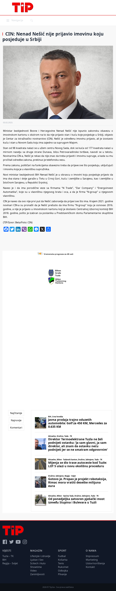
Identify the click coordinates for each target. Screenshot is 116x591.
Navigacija (14, 20)
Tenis (61, 563)
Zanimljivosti (37, 574)
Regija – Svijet (10, 563)
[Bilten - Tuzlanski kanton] (58, 281)
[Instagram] (24, 541)
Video (33, 570)
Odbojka (63, 570)
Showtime (36, 567)
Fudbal (62, 556)
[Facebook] (4, 541)
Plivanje (62, 574)
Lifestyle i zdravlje (40, 556)
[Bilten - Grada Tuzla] (58, 273)
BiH (4, 559)
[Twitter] (11, 541)
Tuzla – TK (8, 556)
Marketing (92, 559)
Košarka (62, 559)
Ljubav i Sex (36, 559)
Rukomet (63, 567)
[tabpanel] (71, 461)
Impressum (92, 556)
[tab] (16, 413)
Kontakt (90, 567)
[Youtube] (18, 541)
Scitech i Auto (38, 563)
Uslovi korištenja (95, 563)
